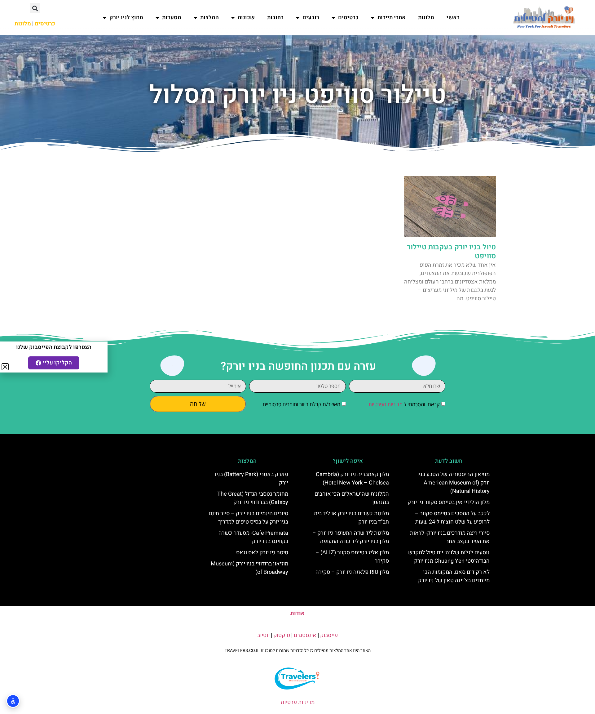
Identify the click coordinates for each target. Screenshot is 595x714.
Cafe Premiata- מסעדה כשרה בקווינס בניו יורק (253, 537)
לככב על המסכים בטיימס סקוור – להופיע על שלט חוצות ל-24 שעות (452, 517)
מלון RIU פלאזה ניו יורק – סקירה (352, 572)
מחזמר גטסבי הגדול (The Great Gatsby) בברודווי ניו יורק (252, 498)
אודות (297, 613)
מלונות (426, 17)
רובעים (310, 17)
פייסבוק (329, 635)
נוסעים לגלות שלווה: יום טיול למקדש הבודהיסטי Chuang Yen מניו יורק (449, 556)
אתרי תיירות (391, 17)
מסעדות (171, 17)
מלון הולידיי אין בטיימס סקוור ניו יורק (449, 502)
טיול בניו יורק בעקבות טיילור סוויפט (451, 251)
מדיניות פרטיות (298, 702)
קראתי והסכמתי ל (404, 404)
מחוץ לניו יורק (126, 17)
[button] (35, 8)
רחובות (275, 17)
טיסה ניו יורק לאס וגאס (262, 552)
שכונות (246, 17)
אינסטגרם (305, 635)
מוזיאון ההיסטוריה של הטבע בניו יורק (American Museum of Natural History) (453, 482)
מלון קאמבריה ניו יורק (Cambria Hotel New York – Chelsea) (352, 478)
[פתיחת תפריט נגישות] (13, 701)
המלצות (209, 17)
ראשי (453, 17)
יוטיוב (263, 635)
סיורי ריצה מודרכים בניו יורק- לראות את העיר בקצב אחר (450, 537)
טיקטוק (281, 635)
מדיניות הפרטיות (385, 404)
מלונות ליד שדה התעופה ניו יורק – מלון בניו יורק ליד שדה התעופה (350, 537)
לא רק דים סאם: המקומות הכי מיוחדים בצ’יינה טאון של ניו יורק (454, 576)
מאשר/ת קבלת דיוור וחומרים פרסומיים (301, 404)
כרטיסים (348, 17)
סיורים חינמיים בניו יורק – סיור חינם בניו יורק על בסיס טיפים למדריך (248, 517)
